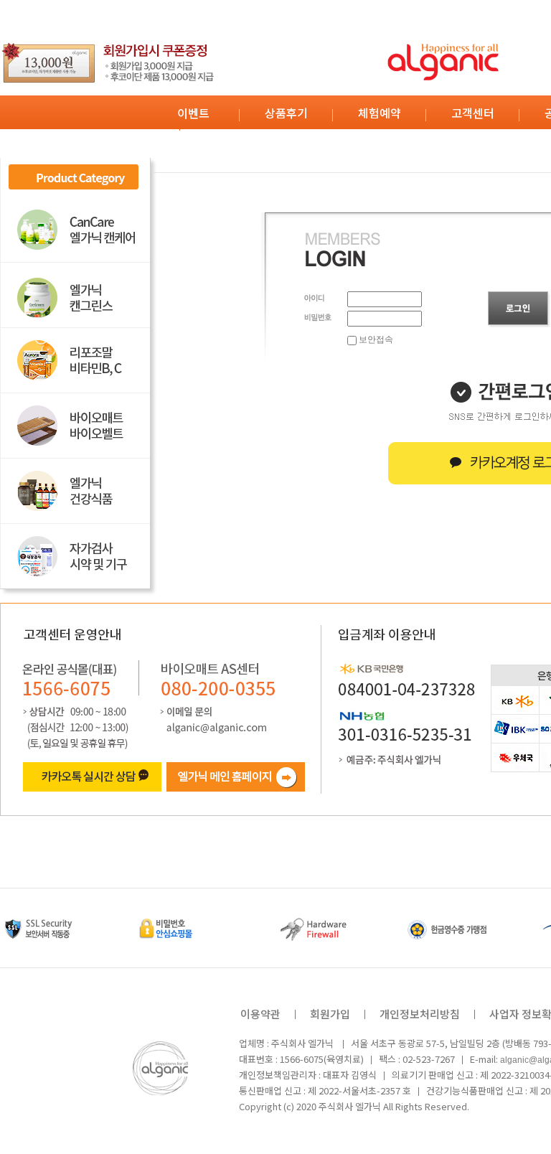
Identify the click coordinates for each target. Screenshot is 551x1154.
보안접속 (375, 339)
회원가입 (330, 1013)
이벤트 (193, 112)
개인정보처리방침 (420, 1013)
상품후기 (286, 112)
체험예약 (379, 112)
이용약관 (260, 1013)
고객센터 (472, 112)
